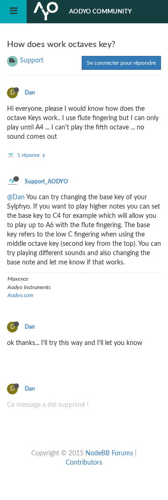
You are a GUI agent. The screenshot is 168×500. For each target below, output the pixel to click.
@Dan (16, 197)
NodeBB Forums (109, 453)
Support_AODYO (46, 181)
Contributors (84, 462)
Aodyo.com (20, 295)
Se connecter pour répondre (121, 63)
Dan (30, 92)
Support (31, 60)
